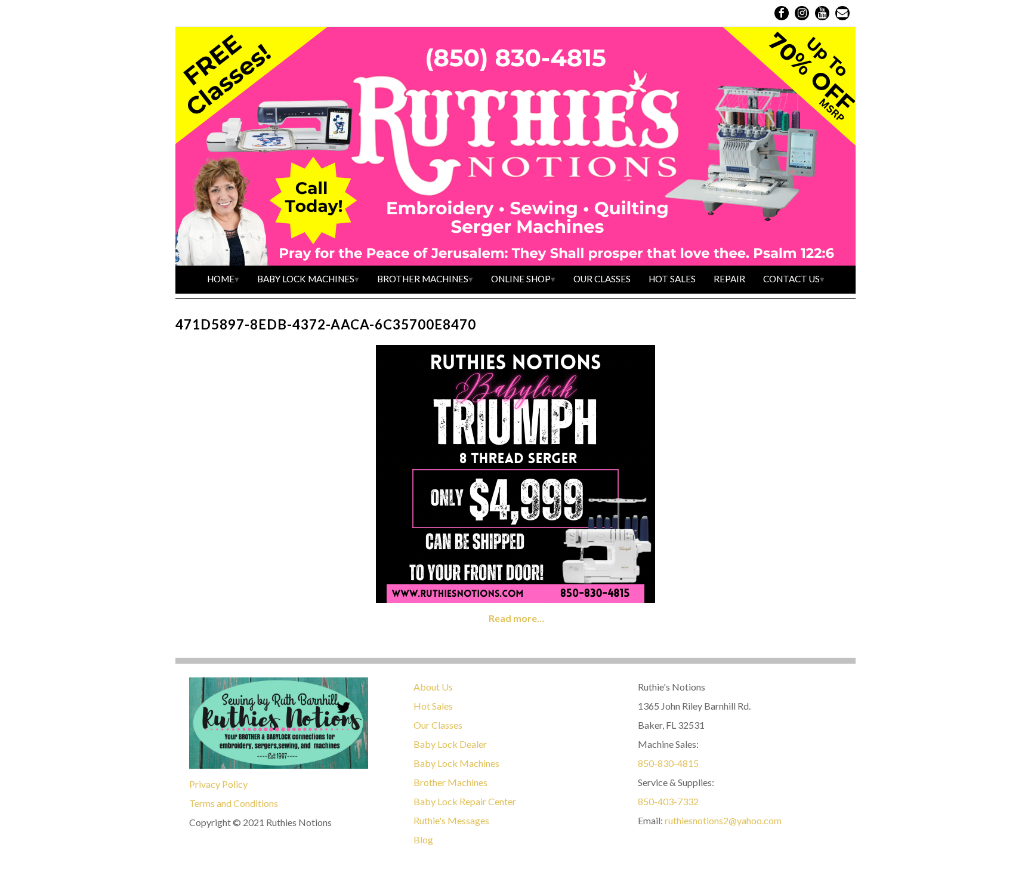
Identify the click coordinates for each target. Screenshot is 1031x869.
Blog (423, 839)
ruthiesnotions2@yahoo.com (723, 820)
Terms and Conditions (233, 803)
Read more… (516, 618)
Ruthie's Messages (451, 820)
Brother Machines (422, 278)
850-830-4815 (668, 763)
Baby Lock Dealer (450, 744)
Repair (729, 278)
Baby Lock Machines (305, 278)
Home (220, 278)
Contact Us (791, 278)
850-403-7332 (668, 801)
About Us (433, 686)
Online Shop (521, 278)
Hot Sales (672, 278)
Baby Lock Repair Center (464, 801)
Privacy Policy (218, 784)
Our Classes (602, 278)
